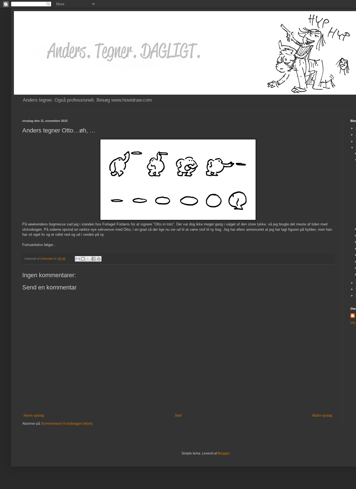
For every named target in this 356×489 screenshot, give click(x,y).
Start (178, 415)
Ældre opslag (322, 415)
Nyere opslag (34, 415)
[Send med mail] (77, 259)
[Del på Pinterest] (99, 259)
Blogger (223, 453)
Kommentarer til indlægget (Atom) (67, 424)
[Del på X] (88, 259)
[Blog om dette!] (83, 259)
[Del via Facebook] (93, 259)
